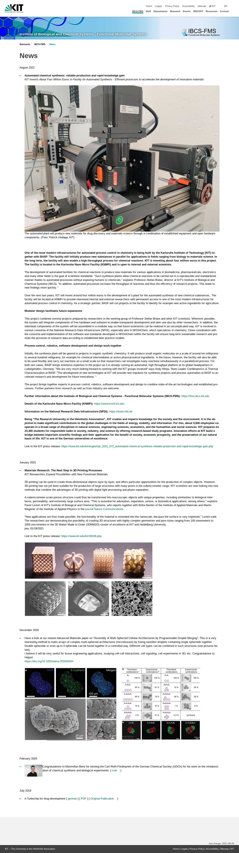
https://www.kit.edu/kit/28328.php (81, 536)
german (72, 798)
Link (114, 770)
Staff (148, 11)
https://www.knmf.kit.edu (109, 403)
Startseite (25, 44)
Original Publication (102, 798)
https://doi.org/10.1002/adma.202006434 (49, 661)
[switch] (233, 6)
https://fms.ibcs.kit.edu (195, 396)
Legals (158, 6)
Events (187, 11)
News (52, 44)
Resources (212, 11)
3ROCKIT (198, 11)
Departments (160, 11)
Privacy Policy (172, 6)
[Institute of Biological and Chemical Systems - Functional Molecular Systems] (200, 32)
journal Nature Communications (104, 509)
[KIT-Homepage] (14, 8)
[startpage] (233, 11)
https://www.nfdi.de (120, 411)
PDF (83, 798)
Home (149, 6)
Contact (224, 11)
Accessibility (188, 6)
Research (175, 11)
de (225, 6)
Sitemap (202, 6)
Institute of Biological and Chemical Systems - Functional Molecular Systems (83, 34)
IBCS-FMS (137, 11)
